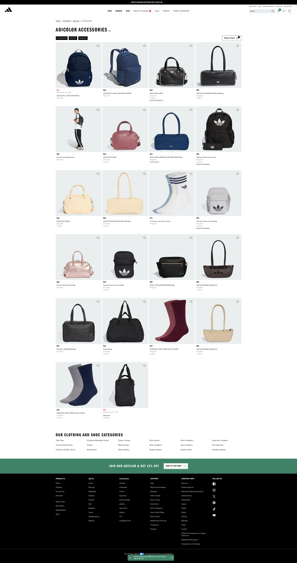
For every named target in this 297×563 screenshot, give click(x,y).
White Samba (123, 445)
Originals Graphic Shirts (65, 450)
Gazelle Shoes (186, 450)
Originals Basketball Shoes (98, 440)
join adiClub (287, 6)
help (259, 6)
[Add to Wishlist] (98, 46)
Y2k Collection (217, 445)
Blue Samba (154, 440)
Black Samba (123, 450)
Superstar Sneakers (220, 440)
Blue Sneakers (186, 445)
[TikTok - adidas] (226, 509)
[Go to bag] (289, 11)
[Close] (130, 557)
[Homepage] (8, 10)
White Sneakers (155, 445)
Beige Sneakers (155, 450)
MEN (110, 11)
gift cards (279, 6)
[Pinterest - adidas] (226, 503)
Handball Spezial (219, 450)
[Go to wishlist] (284, 11)
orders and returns (268, 6)
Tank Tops (60, 440)
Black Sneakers (187, 440)
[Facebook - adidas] (226, 484)
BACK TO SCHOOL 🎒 (142, 11)
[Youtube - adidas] (226, 515)
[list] (139, 38)
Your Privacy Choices (131, 554)
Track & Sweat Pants (64, 445)
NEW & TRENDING (181, 11)
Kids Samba (92, 450)
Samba (89, 445)
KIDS (128, 11)
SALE (157, 11)
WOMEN (118, 11)
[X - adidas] (226, 497)
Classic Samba (124, 440)
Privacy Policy (151, 554)
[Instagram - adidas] (226, 490)
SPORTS (166, 11)
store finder (252, 6)
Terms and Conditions (165, 554)
